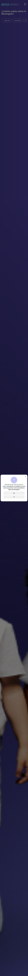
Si (14, 497)
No (14, 493)
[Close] (25, 476)
